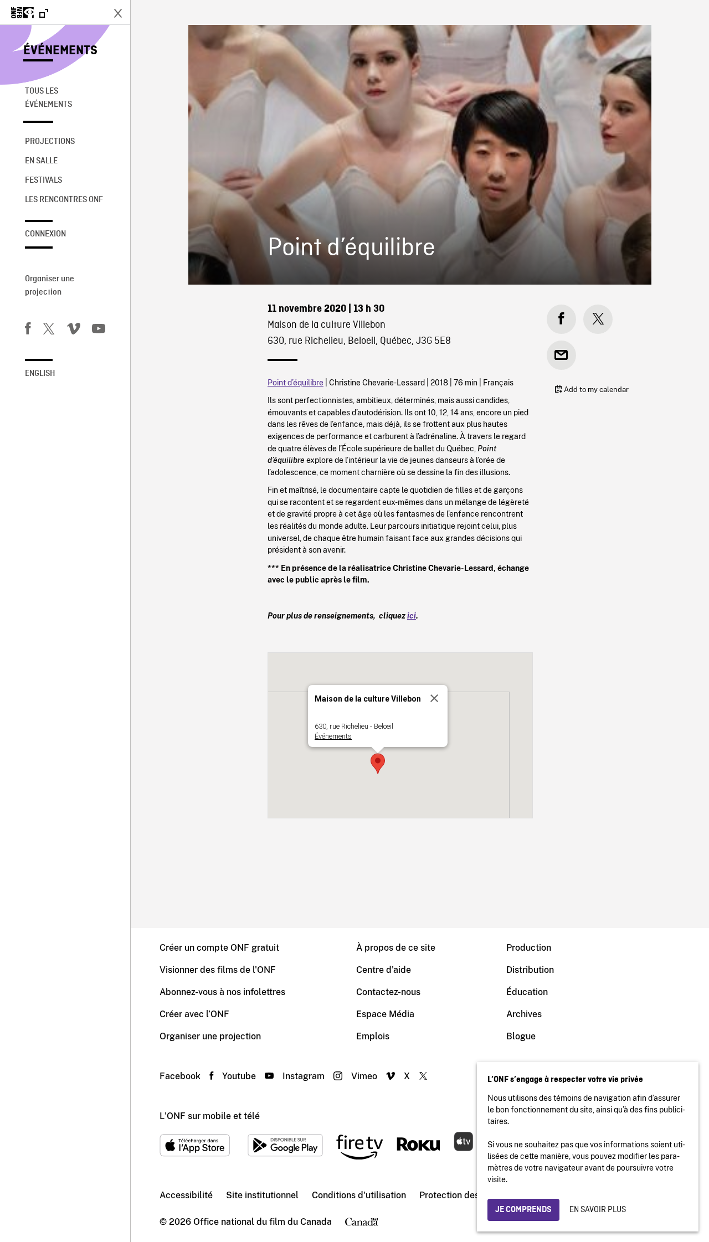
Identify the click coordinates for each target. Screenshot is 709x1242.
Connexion (45, 234)
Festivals (43, 180)
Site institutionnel (262, 1195)
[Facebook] (27, 331)
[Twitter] (48, 331)
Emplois (372, 1036)
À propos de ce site (395, 947)
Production (528, 947)
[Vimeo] (73, 331)
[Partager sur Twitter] (598, 319)
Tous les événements (48, 98)
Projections (50, 141)
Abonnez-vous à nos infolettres (222, 992)
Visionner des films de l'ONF (218, 970)
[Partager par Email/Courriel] (561, 355)
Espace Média (385, 1014)
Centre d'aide (383, 970)
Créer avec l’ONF (194, 1014)
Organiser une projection (49, 286)
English (40, 373)
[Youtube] (98, 331)
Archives (524, 1014)
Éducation (527, 992)
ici (411, 615)
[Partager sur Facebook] (561, 319)
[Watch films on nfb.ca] (29, 13)
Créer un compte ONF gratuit (219, 947)
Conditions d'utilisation (359, 1195)
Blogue (521, 1036)
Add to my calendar (595, 389)
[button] (378, 763)
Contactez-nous (388, 992)
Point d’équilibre (295, 382)
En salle (41, 161)
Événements (60, 51)
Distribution (530, 970)
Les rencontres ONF (64, 199)
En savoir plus (597, 1209)
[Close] (434, 698)
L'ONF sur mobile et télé (210, 1116)
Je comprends (523, 1209)
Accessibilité (186, 1195)
